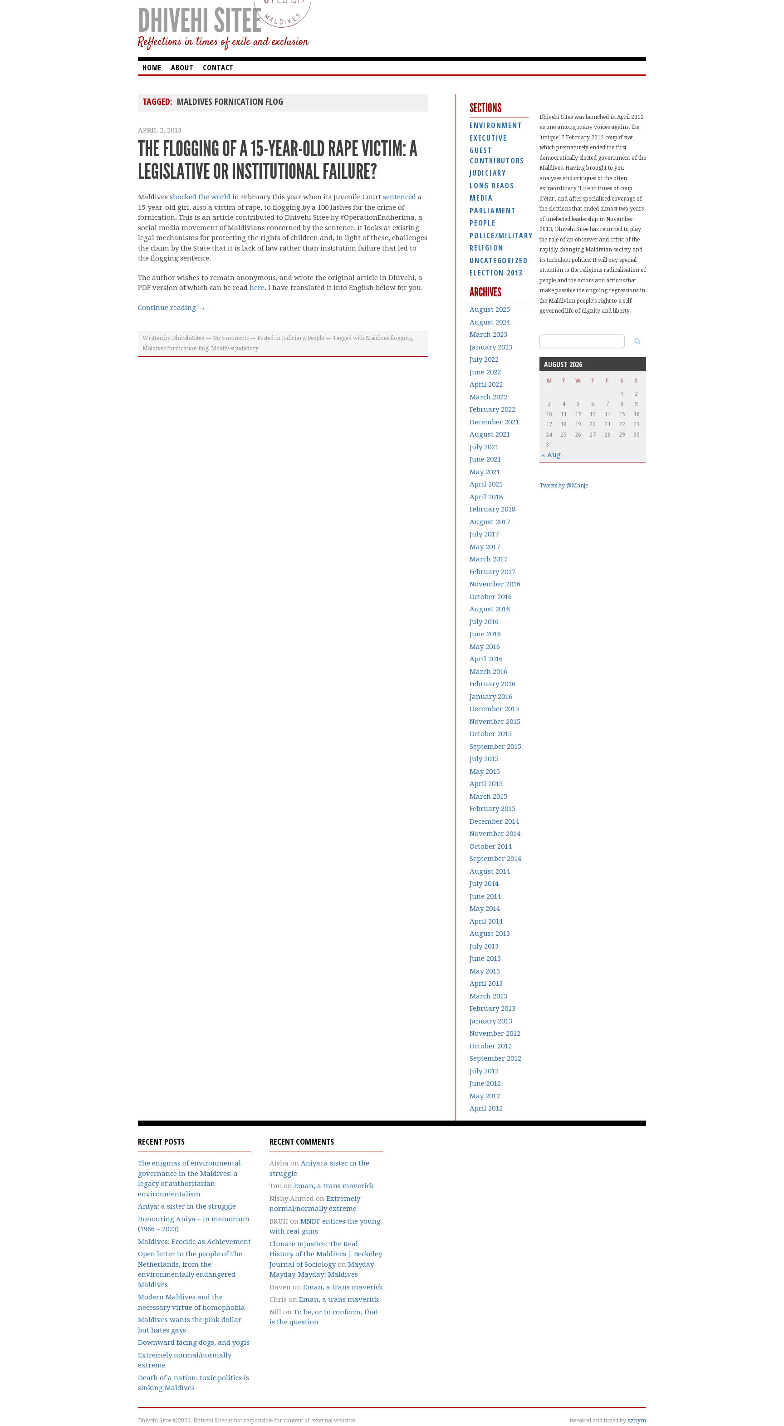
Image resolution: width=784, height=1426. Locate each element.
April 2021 (486, 484)
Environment (496, 125)
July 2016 (484, 622)
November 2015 (495, 722)
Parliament (493, 211)
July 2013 (484, 946)
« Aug (551, 455)
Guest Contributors (497, 155)
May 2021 (485, 472)
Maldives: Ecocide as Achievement (194, 1242)
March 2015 (488, 796)
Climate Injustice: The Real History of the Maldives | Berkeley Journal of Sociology (326, 1254)
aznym (636, 1420)
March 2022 (488, 397)
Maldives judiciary (235, 348)
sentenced (399, 197)
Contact (218, 67)
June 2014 (485, 896)
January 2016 (491, 697)
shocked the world (200, 197)
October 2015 (491, 734)
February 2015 (492, 809)
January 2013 (491, 1021)
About (182, 67)
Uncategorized (499, 261)
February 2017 (492, 572)
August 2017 (490, 522)
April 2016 (486, 659)
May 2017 (485, 547)
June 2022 (485, 372)
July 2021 (484, 447)
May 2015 (485, 771)
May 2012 (485, 1096)
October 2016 (491, 597)
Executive (488, 138)
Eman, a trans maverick (334, 1186)
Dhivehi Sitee (200, 20)
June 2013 (485, 958)
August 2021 (490, 434)
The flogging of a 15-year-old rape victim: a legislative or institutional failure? (277, 160)
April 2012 (486, 1108)
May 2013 (485, 971)
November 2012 (495, 1033)
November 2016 (495, 584)
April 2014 (486, 921)
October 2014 (491, 846)
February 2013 (492, 1008)
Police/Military (499, 236)
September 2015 (495, 747)
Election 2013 (496, 273)
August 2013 (490, 933)
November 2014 (495, 834)
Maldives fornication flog (175, 348)
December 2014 (494, 821)
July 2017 (484, 534)
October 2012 (491, 1046)
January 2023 (491, 347)
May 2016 (485, 647)
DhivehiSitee (188, 338)
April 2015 (486, 784)
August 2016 (490, 609)
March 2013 (488, 996)
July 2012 (484, 1071)
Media (481, 198)
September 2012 (495, 1058)
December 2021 (494, 422)
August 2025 (490, 309)
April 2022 (486, 384)
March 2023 (488, 334)
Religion (487, 248)
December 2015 (494, 709)
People (316, 338)
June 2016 (485, 634)
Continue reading (172, 308)
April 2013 (486, 983)
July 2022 (484, 359)
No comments (231, 338)
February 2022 (492, 409)
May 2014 (485, 909)
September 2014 (495, 859)
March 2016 (488, 672)
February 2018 (492, 509)
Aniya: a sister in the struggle (187, 1206)
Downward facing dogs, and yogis (194, 1342)
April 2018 (486, 497)
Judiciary (293, 338)
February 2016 (492, 684)
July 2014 (484, 884)
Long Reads (492, 186)
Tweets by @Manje (563, 485)
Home (152, 67)
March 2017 (488, 559)
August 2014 (490, 871)
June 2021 (485, 459)
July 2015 (484, 759)
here (257, 288)
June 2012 (485, 1083)
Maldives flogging (389, 338)
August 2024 (490, 322)
